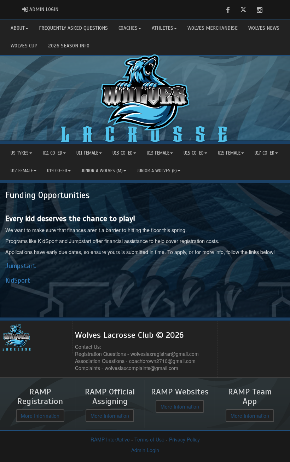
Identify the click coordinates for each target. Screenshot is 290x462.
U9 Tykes (20, 153)
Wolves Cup (24, 46)
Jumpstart (20, 266)
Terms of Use (149, 439)
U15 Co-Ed (194, 153)
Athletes (162, 28)
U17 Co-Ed (264, 153)
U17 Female (22, 171)
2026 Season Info (68, 46)
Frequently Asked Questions (73, 28)
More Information (40, 415)
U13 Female (158, 153)
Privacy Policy (184, 439)
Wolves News (263, 28)
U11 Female (87, 153)
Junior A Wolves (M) (102, 171)
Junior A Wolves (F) (157, 171)
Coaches (128, 28)
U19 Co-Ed (57, 171)
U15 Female (229, 153)
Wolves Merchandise (212, 28)
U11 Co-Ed (52, 153)
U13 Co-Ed (122, 153)
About (18, 28)
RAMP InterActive (110, 439)
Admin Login (145, 450)
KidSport (17, 280)
